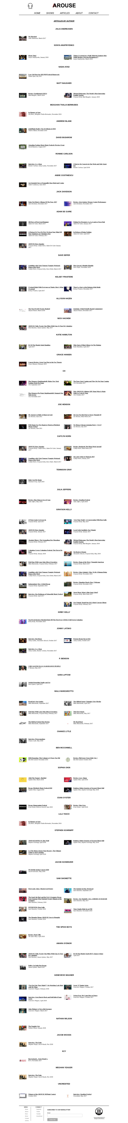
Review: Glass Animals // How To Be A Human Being (90, 572)
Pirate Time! (32, 55)
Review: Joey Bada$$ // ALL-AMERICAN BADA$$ (90, 899)
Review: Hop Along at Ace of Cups (39, 500)
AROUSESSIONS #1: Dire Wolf (38, 841)
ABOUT (79, 13)
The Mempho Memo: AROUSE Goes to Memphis (44, 917)
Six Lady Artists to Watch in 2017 (84, 457)
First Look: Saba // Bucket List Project (40, 889)
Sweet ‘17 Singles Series (80, 985)
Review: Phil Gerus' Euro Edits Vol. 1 (85, 758)
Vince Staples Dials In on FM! (82, 909)
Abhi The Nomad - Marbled (37, 778)
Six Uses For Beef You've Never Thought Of (87, 415)
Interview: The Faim (35, 1042)
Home (26, 1109)
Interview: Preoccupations (36, 739)
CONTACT (93, 13)
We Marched (32, 36)
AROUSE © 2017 (101, 1117)
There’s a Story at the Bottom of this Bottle (86, 287)
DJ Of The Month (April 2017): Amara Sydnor (88, 954)
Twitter (38, 1111)
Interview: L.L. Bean (35, 164)
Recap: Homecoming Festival (37, 805)
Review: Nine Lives (79, 805)
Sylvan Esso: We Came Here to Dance (85, 995)
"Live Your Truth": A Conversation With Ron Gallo (90, 520)
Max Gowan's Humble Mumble (83, 265)
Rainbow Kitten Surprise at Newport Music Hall (88, 788)
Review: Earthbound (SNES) (37, 93)
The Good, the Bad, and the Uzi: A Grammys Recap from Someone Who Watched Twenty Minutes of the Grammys (45, 898)
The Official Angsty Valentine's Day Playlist (87, 701)
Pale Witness (101, 1118)
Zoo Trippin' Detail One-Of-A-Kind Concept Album (89, 602)
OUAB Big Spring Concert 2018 (38, 870)
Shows (26, 1111)
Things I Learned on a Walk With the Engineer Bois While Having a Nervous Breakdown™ (90, 56)
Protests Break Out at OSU (82, 639)
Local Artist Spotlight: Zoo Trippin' (84, 530)
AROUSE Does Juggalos (36, 244)
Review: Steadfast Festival (81, 500)
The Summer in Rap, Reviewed (83, 889)
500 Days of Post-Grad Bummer (38, 222)
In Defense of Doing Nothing (82, 232)
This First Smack (78, 712)
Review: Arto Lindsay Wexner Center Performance (89, 202)
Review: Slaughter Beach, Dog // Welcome (86, 582)
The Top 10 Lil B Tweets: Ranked (39, 309)
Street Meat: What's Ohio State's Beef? (85, 592)
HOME (37, 13)
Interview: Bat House (35, 639)
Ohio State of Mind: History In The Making (87, 345)
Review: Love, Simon (80, 778)
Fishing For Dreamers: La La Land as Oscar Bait (89, 222)
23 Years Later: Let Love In (37, 520)
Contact (27, 1118)
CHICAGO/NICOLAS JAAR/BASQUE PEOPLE (44, 666)
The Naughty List (34, 1026)
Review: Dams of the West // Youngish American (88, 562)
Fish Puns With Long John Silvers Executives (42, 562)
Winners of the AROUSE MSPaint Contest (42, 1094)
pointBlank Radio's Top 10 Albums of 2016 (42, 129)
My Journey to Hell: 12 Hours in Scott (40, 415)
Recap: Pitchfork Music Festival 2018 (40, 788)
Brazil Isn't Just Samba (35, 701)
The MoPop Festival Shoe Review (39, 722)
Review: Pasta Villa (34, 935)
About (26, 1116)
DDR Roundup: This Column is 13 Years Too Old (44, 758)
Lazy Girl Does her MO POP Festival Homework (43, 74)
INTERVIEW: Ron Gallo (36, 907)
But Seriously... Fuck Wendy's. (38, 1059)
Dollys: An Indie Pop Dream (37, 965)
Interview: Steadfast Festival (82, 1094)
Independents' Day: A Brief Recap (39, 584)
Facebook (38, 1109)
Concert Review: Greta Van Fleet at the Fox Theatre (45, 362)
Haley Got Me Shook (35, 480)
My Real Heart (78, 722)
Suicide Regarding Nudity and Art (39, 682)
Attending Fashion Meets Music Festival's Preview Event (46, 145)
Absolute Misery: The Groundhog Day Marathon (44, 540)
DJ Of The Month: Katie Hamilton (39, 345)
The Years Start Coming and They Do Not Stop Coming (91, 381)
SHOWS (50, 13)
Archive (27, 1120)
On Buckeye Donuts (79, 552)
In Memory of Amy (34, 112)
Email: (49, 1113)
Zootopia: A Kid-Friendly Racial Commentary (88, 309)
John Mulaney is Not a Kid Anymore (40, 1009)
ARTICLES (65, 13)
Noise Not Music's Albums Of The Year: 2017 (42, 202)
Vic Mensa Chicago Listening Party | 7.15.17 (87, 425)
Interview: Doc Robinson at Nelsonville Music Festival (45, 594)
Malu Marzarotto (78, 713)
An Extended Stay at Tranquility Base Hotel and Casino (46, 183)
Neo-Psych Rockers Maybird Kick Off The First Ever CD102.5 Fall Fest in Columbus (55, 620)
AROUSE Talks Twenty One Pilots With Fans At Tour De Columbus (50, 326)
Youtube (38, 1114)
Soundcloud (39, 1116)
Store (26, 1114)
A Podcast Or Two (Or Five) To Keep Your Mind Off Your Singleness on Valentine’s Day (45, 233)
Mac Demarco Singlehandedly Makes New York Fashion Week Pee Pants (43, 382)
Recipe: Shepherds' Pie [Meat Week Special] (87, 446)
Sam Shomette (77, 900)
